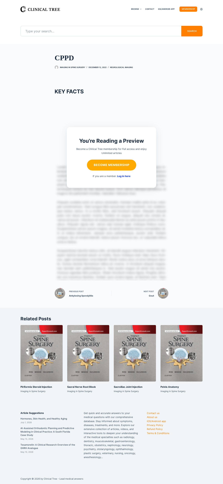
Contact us (153, 413)
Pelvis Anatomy (169, 386)
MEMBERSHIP (188, 9)
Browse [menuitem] (135, 9)
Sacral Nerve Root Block (81, 386)
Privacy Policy (155, 425)
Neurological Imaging (121, 67)
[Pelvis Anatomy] (181, 353)
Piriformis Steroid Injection (36, 386)
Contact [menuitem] (149, 9)
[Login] (201, 9)
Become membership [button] (111, 165)
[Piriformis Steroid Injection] (41, 353)
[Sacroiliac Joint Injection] (135, 353)
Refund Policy (155, 429)
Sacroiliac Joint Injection (128, 386)
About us (152, 417)
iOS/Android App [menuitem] (166, 9)
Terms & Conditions (158, 433)
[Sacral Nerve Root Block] (88, 353)
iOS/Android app (156, 421)
